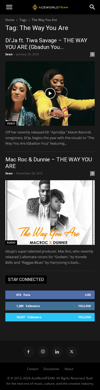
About (69, 369)
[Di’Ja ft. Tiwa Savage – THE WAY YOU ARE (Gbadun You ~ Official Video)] (50, 93)
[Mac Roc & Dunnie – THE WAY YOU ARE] (50, 212)
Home (9, 20)
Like (88, 295)
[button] (9, 7)
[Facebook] (28, 351)
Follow (84, 306)
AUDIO (11, 242)
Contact (32, 369)
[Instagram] (43, 351)
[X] (71, 351)
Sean (9, 54)
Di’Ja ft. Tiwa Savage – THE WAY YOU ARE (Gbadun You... (46, 43)
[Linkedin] (57, 351)
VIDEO (11, 123)
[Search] (92, 7)
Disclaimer (51, 369)
